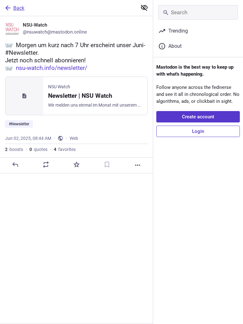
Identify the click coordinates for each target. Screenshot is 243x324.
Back (18, 8)
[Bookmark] (107, 164)
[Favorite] (76, 164)
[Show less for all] (144, 7)
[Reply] (15, 164)
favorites (65, 149)
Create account (198, 117)
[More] (137, 165)
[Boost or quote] (46, 164)
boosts (14, 149)
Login (198, 131)
